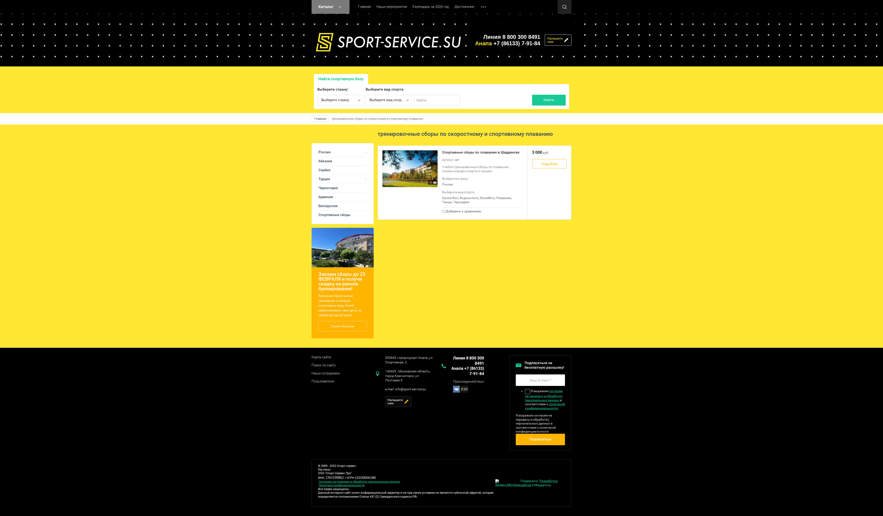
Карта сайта (321, 357)
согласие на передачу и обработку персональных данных (544, 395)
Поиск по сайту (324, 365)
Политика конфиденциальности (341, 485)
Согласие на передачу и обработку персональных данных (359, 481)
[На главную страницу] (388, 40)
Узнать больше (342, 326)
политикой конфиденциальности (545, 406)
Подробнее (549, 164)
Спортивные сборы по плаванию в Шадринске (480, 152)
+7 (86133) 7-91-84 (507, 43)
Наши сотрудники (326, 373)
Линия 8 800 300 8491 (511, 37)
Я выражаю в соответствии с (545, 399)
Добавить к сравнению (463, 211)
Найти (549, 100)
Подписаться (540, 439)
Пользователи (323, 381)
